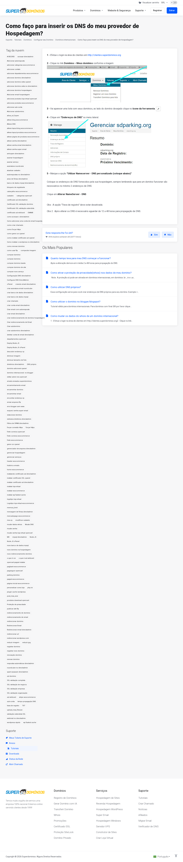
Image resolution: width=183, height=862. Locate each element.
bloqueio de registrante (16, 187)
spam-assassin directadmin (17, 672)
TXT (23, 706)
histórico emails (13, 465)
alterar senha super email (16, 149)
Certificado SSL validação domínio (20, 204)
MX (8, 537)
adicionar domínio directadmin (19, 78)
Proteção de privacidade (16, 604)
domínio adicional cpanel (17, 368)
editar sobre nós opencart (17, 377)
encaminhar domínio (15, 390)
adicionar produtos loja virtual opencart (22, 99)
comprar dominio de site (16, 267)
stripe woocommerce (27, 697)
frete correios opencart (16, 432)
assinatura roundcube (15, 166)
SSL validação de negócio (17, 685)
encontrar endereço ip (15, 398)
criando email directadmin (25, 284)
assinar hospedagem (15, 158)
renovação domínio (14, 655)
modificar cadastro (22, 520)
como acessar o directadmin (18, 217)
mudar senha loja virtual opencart (19, 533)
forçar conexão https (15, 427)
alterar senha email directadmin (19, 145)
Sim (156, 235)
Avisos (12, 743)
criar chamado (12, 301)
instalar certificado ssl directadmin (20, 482)
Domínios (28, 40)
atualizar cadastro (13, 170)
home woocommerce (15, 470)
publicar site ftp (13, 609)
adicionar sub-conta (14, 107)
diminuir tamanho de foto (16, 360)
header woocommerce (16, 461)
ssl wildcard (11, 697)
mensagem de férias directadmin (20, 512)
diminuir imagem (13, 356)
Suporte (9, 40)
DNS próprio (31, 364)
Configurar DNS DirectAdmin (18, 280)
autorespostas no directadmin (18, 175)
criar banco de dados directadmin (20, 293)
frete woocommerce (15, 440)
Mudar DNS (29, 524)
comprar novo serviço (15, 272)
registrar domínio (13, 647)
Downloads (14, 754)
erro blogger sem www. (16, 406)
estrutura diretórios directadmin (19, 419)
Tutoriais (17, 40)
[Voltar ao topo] (176, 855)
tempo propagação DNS (27, 701)
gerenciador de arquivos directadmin (21, 449)
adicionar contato (13, 69)
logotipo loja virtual (14, 499)
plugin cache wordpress (16, 592)
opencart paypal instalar (16, 562)
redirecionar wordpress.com (18, 638)
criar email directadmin (16, 314)
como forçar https (14, 229)
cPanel (9, 284)
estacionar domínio (14, 415)
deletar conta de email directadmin (20, 335)
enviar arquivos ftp (14, 402)
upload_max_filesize (14, 710)
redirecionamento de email (17, 617)
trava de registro (13, 706)
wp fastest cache (29, 722)
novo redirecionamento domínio (19, 554)
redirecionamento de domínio (18, 613)
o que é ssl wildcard (26, 558)
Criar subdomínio (13, 326)
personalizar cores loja (15, 588)
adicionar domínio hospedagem (19, 90)
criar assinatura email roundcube (19, 288)
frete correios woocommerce (18, 436)
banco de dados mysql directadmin (20, 183)
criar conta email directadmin (18, 305)
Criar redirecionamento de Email (19, 322)
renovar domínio (13, 659)
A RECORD (11, 57)
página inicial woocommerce (18, 583)
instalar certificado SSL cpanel (18, 478)
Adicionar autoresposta (16, 61)
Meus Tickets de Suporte (20, 738)
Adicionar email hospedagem (18, 95)
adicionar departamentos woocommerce (22, 73)
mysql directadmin (19, 537)
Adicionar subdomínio (15, 111)
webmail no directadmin (16, 718)
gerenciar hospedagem (16, 453)
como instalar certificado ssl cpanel (20, 238)
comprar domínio (13, 255)
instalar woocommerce (16, 491)
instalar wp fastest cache (16, 495)
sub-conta (11, 701)
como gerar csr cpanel (16, 234)
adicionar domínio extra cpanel (19, 82)
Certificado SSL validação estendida (20, 208)
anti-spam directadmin (15, 154)
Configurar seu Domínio (43, 40)
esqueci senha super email (17, 411)
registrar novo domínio (15, 651)
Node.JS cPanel (13, 541)
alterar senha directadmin (17, 141)
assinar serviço (12, 162)
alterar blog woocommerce (17, 120)
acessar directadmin (25, 57)
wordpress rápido (13, 722)
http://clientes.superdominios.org (104, 55)
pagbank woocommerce (16, 567)
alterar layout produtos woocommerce (21, 132)
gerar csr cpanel (13, 444)
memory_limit (12, 508)
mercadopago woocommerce (18, 516)
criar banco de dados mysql (17, 297)
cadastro (10, 196)
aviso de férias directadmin (17, 179)
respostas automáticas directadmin (20, 663)
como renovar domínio (16, 246)
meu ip (9, 520)
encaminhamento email (16, 385)
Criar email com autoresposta (18, 309)
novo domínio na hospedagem (19, 550)
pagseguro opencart (15, 571)
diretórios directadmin (15, 364)
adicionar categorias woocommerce (21, 65)
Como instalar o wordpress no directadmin (23, 242)
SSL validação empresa (16, 689)
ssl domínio (11, 676)
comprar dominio (13, 259)
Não (169, 235)
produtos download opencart (18, 600)
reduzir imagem (13, 642)
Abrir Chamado (16, 764)
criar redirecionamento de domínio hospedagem (26, 318)
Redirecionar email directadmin (19, 630)
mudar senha (12, 529)
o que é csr (11, 558)
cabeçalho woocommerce (17, 191)
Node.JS (33, 537)
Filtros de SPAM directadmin (18, 423)
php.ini (30, 588)
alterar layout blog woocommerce (20, 128)
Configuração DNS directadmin (19, 276)
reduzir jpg (26, 642)
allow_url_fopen (13, 116)
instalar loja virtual (13, 486)
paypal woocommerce (15, 579)
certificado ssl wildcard (16, 213)
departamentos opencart (16, 339)
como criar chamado (15, 225)
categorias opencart (24, 196)
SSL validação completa (16, 680)
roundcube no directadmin (17, 668)
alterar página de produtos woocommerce (23, 137)
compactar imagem (28, 250)
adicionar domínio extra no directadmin (22, 86)
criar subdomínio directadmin (18, 331)
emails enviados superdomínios (19, 381)
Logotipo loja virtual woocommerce (20, 503)
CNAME (30, 213)
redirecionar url (13, 634)
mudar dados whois (14, 524)
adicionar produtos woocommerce (20, 103)
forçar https (30, 427)
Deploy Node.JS (13, 343)
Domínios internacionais (65, 40)
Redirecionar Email (14, 626)
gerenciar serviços (14, 457)
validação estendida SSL (16, 714)
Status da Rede (16, 759)
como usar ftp (12, 250)
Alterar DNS (11, 124)
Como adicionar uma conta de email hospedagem (26, 221)
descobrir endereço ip (15, 352)
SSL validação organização (17, 693)
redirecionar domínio (15, 621)
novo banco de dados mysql (18, 545)
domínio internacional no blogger (20, 373)
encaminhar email (14, 394)
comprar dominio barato (16, 263)
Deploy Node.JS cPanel (16, 347)
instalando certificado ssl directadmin (21, 474)
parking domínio (13, 575)
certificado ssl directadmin (17, 200)
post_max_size (12, 596)
